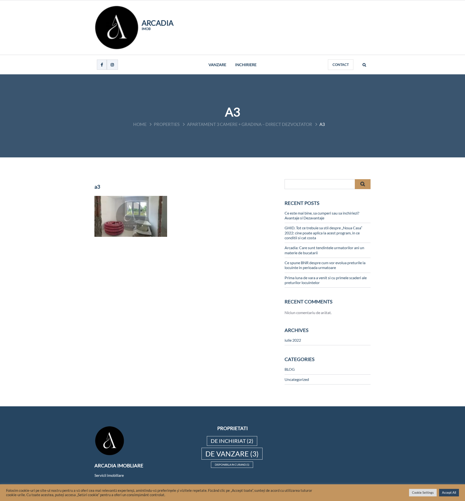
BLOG (290, 369)
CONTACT (341, 64)
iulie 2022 (293, 340)
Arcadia (157, 22)
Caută (363, 184)
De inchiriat (232, 441)
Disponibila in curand (232, 464)
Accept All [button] (449, 492)
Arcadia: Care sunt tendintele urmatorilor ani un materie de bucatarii (324, 250)
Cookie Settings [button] (423, 492)
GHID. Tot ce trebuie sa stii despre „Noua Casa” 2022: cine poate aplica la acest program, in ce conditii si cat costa (323, 232)
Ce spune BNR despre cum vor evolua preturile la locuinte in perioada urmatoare (325, 265)
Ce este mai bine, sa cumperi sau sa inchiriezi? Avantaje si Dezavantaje (322, 215)
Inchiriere (245, 64)
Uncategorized (297, 379)
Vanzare (217, 64)
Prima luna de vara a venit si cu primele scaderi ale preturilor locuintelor (326, 280)
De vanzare (232, 453)
